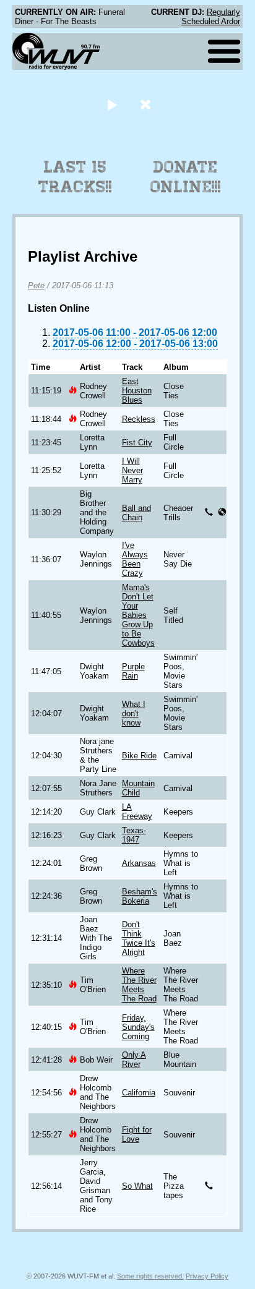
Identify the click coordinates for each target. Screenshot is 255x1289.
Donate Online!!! (185, 177)
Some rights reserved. (150, 1276)
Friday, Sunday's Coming (138, 1027)
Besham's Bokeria (139, 896)
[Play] (112, 104)
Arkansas (139, 863)
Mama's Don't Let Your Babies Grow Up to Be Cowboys (138, 615)
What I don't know (133, 713)
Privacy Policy (207, 1276)
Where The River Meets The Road (139, 984)
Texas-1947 (134, 835)
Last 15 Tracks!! (75, 177)
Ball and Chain (136, 512)
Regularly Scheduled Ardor (210, 16)
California (138, 1092)
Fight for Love (137, 1134)
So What (137, 1186)
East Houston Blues (137, 391)
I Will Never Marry (132, 470)
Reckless (138, 419)
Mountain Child (138, 788)
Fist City (137, 442)
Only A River (134, 1059)
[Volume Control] (147, 104)
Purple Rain (133, 671)
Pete (36, 285)
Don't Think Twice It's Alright (138, 938)
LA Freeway (137, 811)
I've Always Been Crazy (135, 559)
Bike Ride (139, 755)
